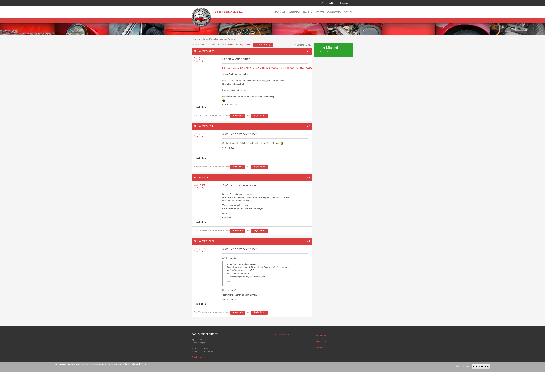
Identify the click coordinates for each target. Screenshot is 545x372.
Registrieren (345, 3)
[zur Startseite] (201, 17)
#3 (308, 177)
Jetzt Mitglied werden (328, 49)
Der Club (280, 12)
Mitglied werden (282, 334)
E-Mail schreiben (199, 357)
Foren (205, 39)
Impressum (321, 336)
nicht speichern (481, 366)
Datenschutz (321, 342)
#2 (308, 126)
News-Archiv (321, 347)
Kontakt (349, 12)
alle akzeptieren (463, 366)
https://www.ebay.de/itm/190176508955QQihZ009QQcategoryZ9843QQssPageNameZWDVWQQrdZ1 (272, 68)
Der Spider (294, 12)
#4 (308, 241)
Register (308, 12)
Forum (320, 12)
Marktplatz (213, 39)
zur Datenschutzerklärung (134, 364)
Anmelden (330, 3)
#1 (308, 51)
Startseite (197, 39)
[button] (194, 3)
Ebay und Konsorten (228, 39)
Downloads (334, 12)
